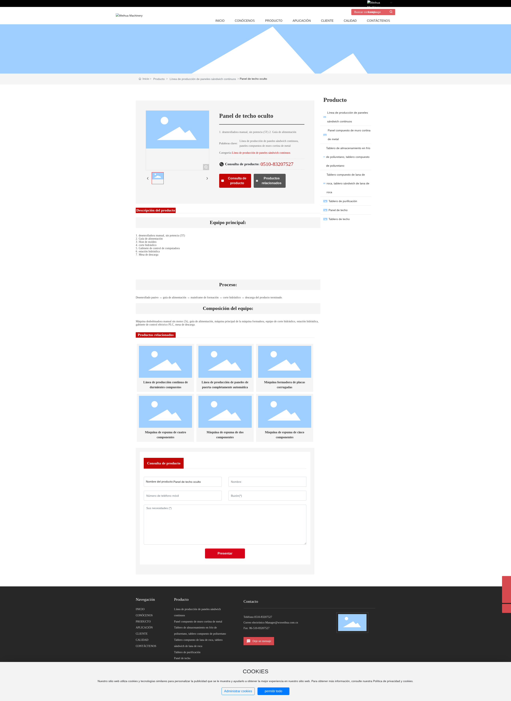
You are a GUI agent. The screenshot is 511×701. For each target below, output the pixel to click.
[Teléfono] (506, 589)
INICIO (140, 609)
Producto (159, 79)
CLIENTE (142, 633)
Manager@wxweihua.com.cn (281, 622)
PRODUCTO (143, 621)
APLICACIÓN (144, 627)
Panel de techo (182, 658)
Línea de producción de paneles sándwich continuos (203, 79)
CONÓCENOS (144, 615)
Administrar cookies (238, 691)
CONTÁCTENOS (146, 646)
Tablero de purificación (187, 652)
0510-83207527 (276, 164)
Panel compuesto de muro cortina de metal (198, 621)
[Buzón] (506, 580)
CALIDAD (142, 639)
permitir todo (273, 691)
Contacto (251, 601)
